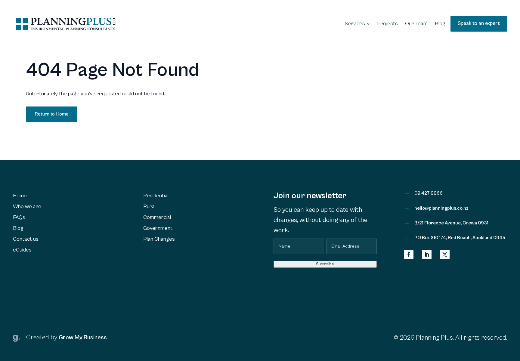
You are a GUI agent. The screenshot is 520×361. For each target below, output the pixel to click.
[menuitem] (357, 23)
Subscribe (325, 264)
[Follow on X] (445, 254)
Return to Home (52, 114)
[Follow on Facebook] (408, 254)
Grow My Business (83, 337)
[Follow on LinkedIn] (427, 254)
